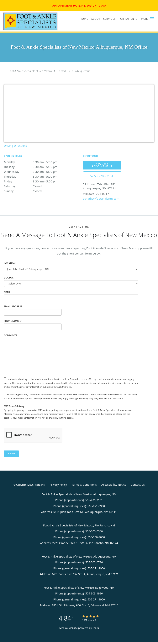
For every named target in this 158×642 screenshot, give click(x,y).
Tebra (95, 628)
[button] (152, 18)
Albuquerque (82, 71)
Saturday (23, 186)
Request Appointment (102, 165)
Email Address (13, 306)
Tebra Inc (39, 484)
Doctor (8, 277)
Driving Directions (15, 145)
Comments (10, 335)
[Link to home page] (29, 21)
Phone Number (13, 321)
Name (7, 292)
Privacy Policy (58, 484)
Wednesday (30, 172)
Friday (30, 181)
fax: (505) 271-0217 (96, 194)
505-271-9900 (96, 5)
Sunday (23, 191)
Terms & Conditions (84, 484)
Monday (30, 162)
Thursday (30, 176)
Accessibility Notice (113, 484)
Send (11, 453)
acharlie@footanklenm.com (101, 198)
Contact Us (63, 71)
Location (9, 263)
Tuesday (30, 167)
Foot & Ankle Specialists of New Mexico (30, 71)
